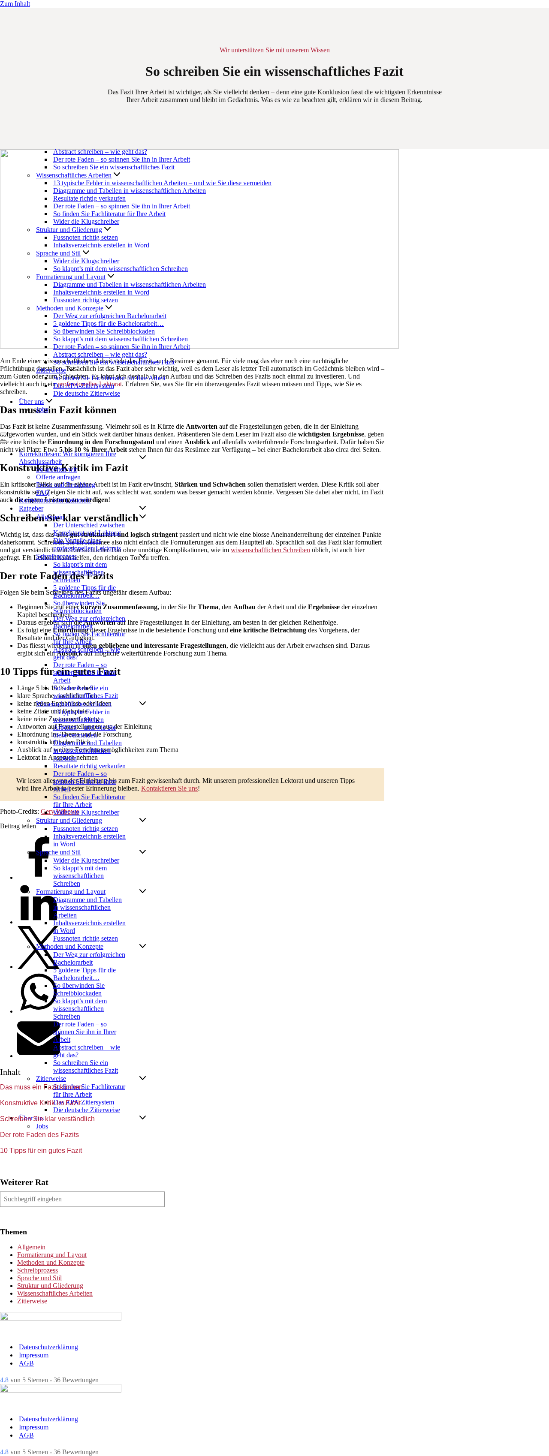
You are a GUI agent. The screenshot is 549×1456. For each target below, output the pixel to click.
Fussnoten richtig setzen (85, 237)
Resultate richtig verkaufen (89, 198)
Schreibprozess (37, 1270)
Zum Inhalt (15, 3)
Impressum (33, 1355)
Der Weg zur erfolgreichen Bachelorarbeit (109, 315)
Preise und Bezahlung (65, 484)
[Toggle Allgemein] (142, 517)
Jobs (42, 409)
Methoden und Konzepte (50, 1262)
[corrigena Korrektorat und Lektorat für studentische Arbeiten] (23, 423)
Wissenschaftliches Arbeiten (55, 1293)
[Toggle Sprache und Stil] (142, 852)
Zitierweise (32, 1301)
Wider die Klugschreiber (86, 221)
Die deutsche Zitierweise (86, 393)
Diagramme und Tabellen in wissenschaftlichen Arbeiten (129, 190)
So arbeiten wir (56, 469)
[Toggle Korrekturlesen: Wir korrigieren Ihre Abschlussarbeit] (142, 458)
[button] (117, 175)
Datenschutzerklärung (48, 1347)
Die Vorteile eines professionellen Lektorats (87, 544)
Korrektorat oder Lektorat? (55, 500)
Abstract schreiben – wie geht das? (100, 151)
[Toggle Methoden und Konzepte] (142, 946)
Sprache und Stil (39, 1278)
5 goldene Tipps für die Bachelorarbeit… (108, 323)
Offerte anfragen (58, 477)
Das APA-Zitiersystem (83, 385)
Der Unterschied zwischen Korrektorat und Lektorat (89, 528)
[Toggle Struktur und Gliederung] (142, 820)
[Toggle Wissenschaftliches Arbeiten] (142, 704)
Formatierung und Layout (52, 1254)
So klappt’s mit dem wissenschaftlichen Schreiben (120, 268)
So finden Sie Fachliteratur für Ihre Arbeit (109, 213)
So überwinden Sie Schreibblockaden (104, 331)
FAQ (43, 492)
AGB (26, 1363)
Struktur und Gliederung (50, 1285)
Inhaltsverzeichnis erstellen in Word (101, 245)
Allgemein (31, 1247)
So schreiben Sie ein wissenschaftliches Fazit (114, 167)
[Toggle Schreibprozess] (142, 556)
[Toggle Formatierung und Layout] (142, 891)
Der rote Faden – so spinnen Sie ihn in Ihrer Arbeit (121, 159)
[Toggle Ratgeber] (142, 508)
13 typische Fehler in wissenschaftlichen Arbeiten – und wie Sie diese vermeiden (162, 183)
